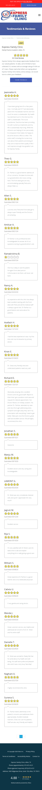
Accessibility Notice (24, 756)
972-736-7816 (27, 1)
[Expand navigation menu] (39, 15)
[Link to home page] (18, 15)
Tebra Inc (20, 751)
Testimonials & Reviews (22, 38)
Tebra (29, 783)
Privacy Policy (30, 751)
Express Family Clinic (8, 38)
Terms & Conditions (8, 756)
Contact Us (36, 756)
